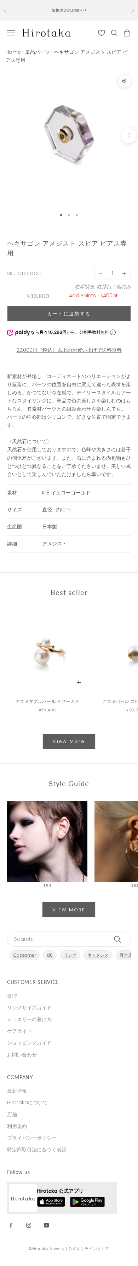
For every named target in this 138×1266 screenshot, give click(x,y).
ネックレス (98, 955)
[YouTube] (46, 1224)
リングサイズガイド (29, 1007)
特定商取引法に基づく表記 (37, 1149)
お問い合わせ (22, 1054)
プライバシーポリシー (32, 1137)
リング (70, 955)
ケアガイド (19, 1031)
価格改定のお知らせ (69, 10)
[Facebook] (10, 1224)
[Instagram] (28, 1224)
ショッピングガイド (29, 1042)
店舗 (12, 1114)
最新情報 (17, 1090)
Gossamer (24, 955)
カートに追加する (69, 313)
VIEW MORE (68, 909)
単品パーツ (37, 52)
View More (69, 741)
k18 (50, 955)
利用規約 (17, 1126)
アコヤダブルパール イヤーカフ (47, 701)
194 (47, 885)
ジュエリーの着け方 (29, 1019)
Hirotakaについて (27, 1102)
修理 (12, 995)
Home (13, 52)
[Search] (118, 939)
